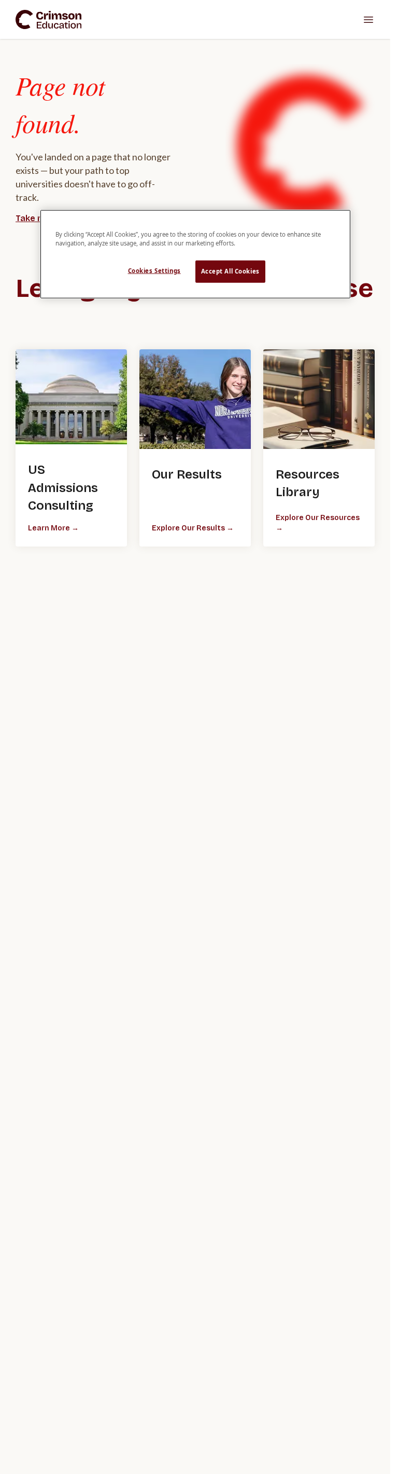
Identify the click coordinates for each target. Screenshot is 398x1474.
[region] (195, 254)
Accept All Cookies (230, 271)
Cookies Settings (154, 271)
